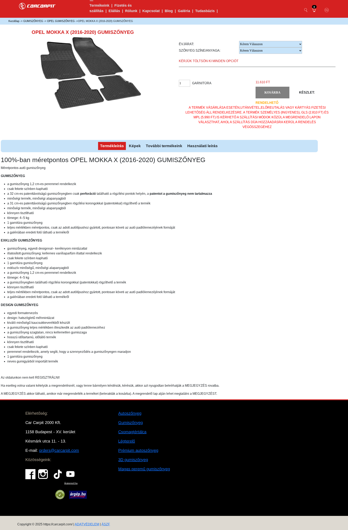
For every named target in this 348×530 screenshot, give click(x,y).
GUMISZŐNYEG (33, 21)
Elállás (114, 11)
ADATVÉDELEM (87, 524)
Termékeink (99, 5)
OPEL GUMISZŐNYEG (61, 21)
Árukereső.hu (71, 483)
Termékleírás (112, 146)
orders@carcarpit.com (59, 450)
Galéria (184, 11)
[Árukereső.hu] (60, 495)
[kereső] (306, 10)
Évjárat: (186, 44)
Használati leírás (202, 146)
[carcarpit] (37, 5)
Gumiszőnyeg (130, 422)
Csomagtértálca (132, 432)
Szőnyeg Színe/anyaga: (199, 50)
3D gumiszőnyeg (133, 459)
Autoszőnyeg (129, 413)
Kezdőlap (13, 21)
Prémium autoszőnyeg (138, 450)
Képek (135, 146)
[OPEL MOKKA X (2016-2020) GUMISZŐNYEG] (96, 76)
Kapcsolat (151, 11)
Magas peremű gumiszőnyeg (144, 469)
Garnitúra (201, 83)
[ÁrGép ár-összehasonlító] (78, 495)
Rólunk (131, 11)
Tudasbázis (205, 11)
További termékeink (164, 146)
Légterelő (126, 441)
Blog (169, 11)
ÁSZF (106, 524)
